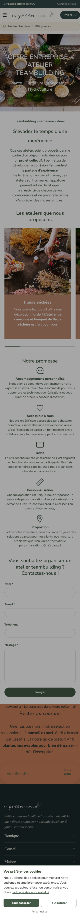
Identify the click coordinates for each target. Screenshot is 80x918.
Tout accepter (21, 902)
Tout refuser (58, 902)
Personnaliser (40, 911)
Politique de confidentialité (30, 892)
